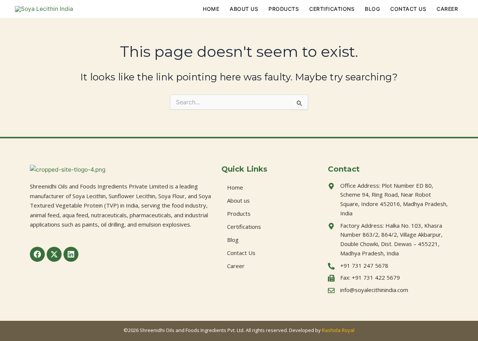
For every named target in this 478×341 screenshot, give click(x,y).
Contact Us (408, 9)
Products (284, 9)
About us (244, 9)
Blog (372, 9)
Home (211, 9)
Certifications (331, 9)
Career (447, 9)
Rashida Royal (338, 330)
